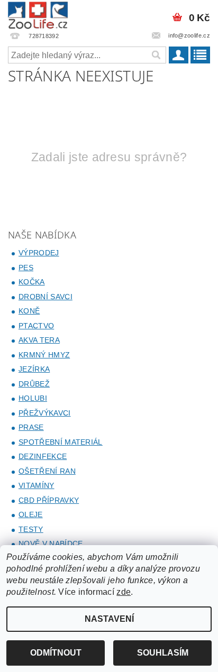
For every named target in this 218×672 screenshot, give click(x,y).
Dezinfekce (43, 456)
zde (123, 591)
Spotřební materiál (61, 442)
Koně (29, 311)
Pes (26, 267)
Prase (31, 427)
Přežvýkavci (45, 413)
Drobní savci (45, 296)
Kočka (32, 282)
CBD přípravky (49, 500)
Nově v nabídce (51, 543)
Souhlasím (162, 652)
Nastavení (109, 618)
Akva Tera (39, 340)
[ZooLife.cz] (38, 13)
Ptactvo (36, 325)
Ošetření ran (47, 471)
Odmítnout (55, 652)
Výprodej (39, 252)
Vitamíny (36, 485)
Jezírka (34, 369)
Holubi (33, 398)
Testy (31, 529)
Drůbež (34, 384)
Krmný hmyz (44, 355)
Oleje (31, 514)
